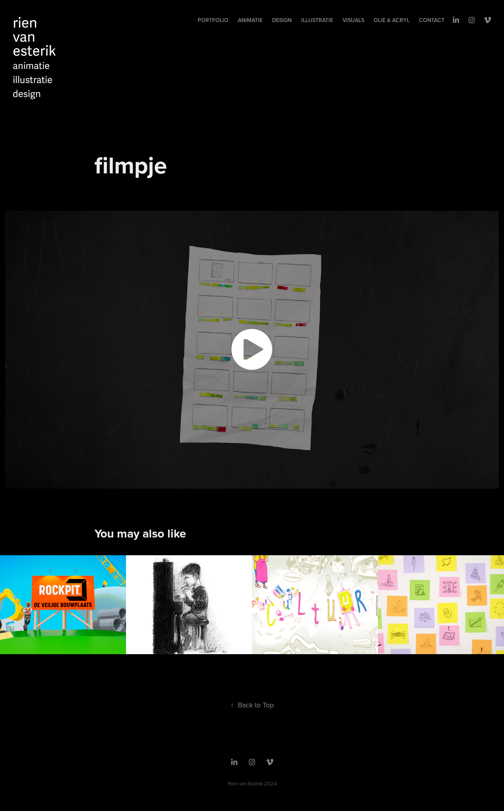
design (282, 20)
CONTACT (432, 20)
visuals (353, 20)
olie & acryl (392, 20)
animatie (250, 20)
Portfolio (213, 20)
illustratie (317, 20)
